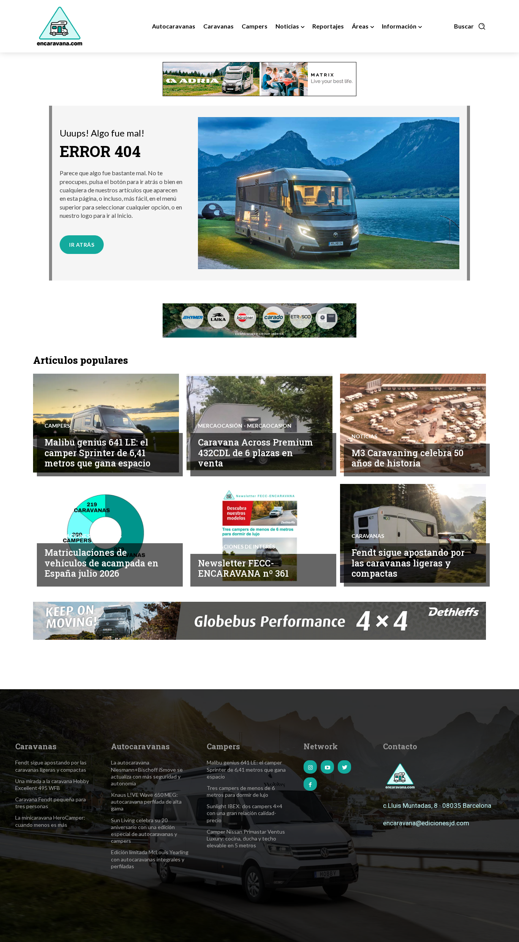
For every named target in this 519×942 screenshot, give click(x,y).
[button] (470, 26)
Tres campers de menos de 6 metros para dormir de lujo (241, 791)
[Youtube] (327, 767)
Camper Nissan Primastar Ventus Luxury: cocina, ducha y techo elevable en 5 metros (246, 838)
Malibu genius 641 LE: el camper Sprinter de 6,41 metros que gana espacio (97, 452)
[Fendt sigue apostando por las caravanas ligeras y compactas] (413, 533)
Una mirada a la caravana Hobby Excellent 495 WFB (52, 784)
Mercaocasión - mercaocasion (244, 425)
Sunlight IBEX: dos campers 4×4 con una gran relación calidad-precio (244, 813)
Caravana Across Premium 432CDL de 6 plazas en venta (255, 452)
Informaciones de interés (83, 536)
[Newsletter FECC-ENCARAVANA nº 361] (259, 533)
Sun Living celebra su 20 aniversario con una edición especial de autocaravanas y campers (144, 830)
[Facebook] (310, 784)
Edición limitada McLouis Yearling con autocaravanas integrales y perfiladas (149, 859)
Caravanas (367, 536)
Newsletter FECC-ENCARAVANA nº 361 (243, 568)
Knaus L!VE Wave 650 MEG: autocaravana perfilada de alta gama (146, 801)
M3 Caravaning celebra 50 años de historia (407, 458)
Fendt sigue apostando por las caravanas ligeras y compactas (408, 563)
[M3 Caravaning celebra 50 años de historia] (413, 423)
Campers (57, 425)
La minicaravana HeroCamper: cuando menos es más (50, 821)
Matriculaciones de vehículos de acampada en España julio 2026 (101, 563)
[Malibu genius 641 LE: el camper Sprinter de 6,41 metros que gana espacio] (106, 423)
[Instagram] (310, 767)
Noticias (364, 436)
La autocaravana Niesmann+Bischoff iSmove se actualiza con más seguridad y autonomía (147, 773)
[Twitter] (344, 767)
